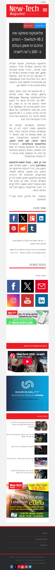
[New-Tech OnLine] (27, 10)
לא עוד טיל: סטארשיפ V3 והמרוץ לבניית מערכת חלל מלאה (22, 471)
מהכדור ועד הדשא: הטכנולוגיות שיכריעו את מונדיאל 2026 (20, 435)
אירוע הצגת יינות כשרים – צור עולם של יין (20, 459)
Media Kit (43, 545)
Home (45, 533)
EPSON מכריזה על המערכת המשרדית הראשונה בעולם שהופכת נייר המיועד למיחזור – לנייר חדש (28, 252)
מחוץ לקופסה (42, 416)
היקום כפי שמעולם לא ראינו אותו (22, 446)
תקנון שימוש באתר (41, 539)
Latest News (40, 25)
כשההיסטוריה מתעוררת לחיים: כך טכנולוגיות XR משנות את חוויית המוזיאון (22, 424)
